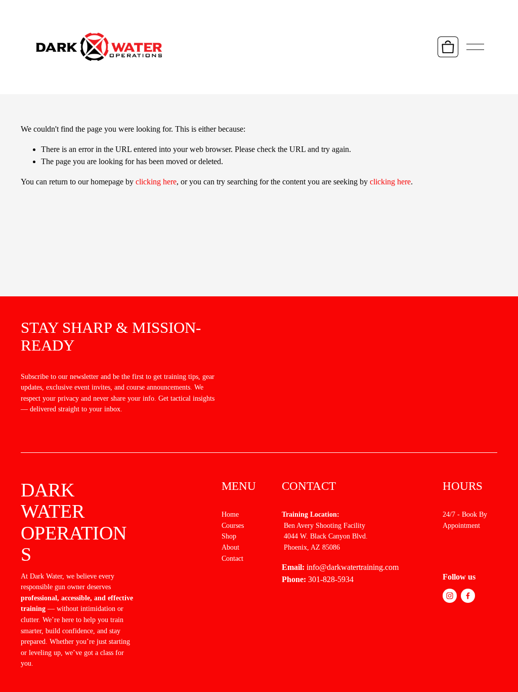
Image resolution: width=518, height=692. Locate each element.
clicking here (156, 181)
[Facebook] (468, 596)
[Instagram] (450, 596)
